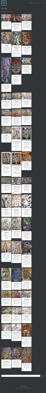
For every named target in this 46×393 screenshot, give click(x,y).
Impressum (21, 386)
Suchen (43, 375)
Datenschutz (25, 386)
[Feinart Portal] (3, 3)
